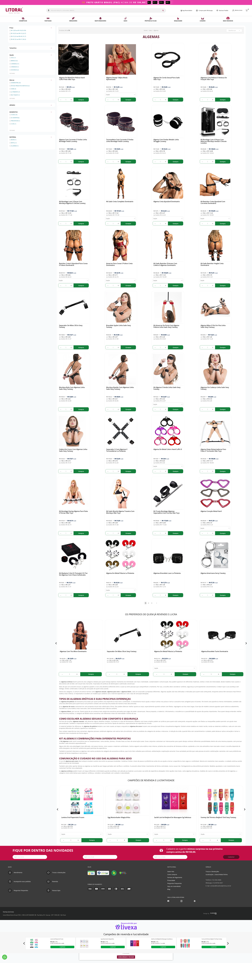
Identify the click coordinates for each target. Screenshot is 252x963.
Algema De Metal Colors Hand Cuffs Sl (167, 449)
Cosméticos (23, 21)
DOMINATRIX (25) (16, 83)
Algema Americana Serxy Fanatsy (213, 573)
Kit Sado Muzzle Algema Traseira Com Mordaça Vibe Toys (120, 512)
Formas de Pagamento (174, 877)
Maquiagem (178, 21)
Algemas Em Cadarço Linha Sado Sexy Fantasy (215, 388)
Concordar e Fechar (126, 957)
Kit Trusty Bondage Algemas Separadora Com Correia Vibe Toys (166, 512)
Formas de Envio (8, 912)
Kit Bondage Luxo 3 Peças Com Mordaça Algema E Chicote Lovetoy (72, 202)
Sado (125, 21)
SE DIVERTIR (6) (15, 118)
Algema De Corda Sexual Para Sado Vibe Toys (166, 78)
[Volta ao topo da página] (247, 862)
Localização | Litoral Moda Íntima (217, 874)
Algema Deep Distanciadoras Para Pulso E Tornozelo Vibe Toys (213, 450)
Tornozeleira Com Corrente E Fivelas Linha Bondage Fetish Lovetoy (119, 140)
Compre (81, 100)
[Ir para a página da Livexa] (126, 926)
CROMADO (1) (15, 67)
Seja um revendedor (174, 886)
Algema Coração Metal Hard (211, 511)
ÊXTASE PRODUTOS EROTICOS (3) (20, 86)
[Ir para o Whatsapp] (4, 957)
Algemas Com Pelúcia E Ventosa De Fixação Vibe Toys (214, 78)
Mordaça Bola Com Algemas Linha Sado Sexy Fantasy (72, 388)
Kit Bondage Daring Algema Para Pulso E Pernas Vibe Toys (73, 512)
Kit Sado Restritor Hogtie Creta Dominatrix (212, 264)
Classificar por (232, 30)
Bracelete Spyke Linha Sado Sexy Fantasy (118, 326)
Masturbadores (100, 21)
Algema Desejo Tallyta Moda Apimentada (116, 78)
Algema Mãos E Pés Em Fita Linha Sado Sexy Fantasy (213, 326)
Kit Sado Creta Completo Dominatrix (119, 201)
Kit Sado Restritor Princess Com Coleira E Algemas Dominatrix (165, 264)
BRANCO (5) (14, 61)
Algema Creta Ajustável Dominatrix (166, 201)
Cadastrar (231, 857)
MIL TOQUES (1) (15, 95)
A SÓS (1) (13, 124)
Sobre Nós (170, 871)
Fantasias (47, 21)
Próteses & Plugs (151, 21)
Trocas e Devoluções (212, 871)
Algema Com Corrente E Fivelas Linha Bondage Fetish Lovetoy (73, 140)
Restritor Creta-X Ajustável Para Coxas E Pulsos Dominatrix (73, 264)
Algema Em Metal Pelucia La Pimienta (120, 573)
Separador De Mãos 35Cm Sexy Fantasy (70, 326)
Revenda (55, 881)
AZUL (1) (13, 57)
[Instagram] (181, 901)
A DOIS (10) (14, 115)
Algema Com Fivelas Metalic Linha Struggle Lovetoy (166, 140)
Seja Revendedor (187, 10)
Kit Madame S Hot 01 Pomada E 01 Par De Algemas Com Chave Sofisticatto (73, 574)
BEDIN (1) (13, 140)
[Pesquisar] (163, 10)
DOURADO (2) (15, 70)
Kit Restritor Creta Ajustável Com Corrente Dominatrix (213, 202)
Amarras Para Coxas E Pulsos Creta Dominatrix (119, 264)
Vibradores (73, 21)
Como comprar (172, 874)
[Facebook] (168, 901)
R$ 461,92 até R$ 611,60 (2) (18, 39)
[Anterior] (56, 643)
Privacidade (171, 880)
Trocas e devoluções (58, 872)
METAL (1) (14, 143)
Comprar (62, 947)
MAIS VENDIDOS (228, 21)
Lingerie (202, 21)
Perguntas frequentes (174, 883)
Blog (168, 889)
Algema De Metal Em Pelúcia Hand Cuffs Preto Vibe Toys (72, 78)
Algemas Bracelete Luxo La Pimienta (167, 573)
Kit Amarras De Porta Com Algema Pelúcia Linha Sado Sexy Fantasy (166, 326)
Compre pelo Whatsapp (206, 10)
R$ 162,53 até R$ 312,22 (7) (18, 33)
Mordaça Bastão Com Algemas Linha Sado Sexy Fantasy (120, 388)
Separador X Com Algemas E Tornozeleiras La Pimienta (116, 450)
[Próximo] (246, 643)
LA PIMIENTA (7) (15, 92)
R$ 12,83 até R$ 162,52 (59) (18, 30)
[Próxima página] (155, 603)
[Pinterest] (195, 901)
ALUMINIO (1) (15, 146)
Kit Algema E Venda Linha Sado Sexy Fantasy (166, 388)
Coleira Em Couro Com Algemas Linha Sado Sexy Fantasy (73, 450)
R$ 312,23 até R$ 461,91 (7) (18, 36)
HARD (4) (13, 89)
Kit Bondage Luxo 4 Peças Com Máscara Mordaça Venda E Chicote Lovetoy (214, 141)
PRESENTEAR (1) (15, 121)
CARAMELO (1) (15, 64)
